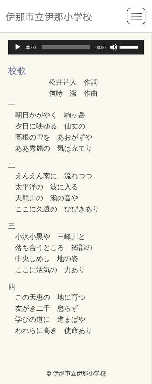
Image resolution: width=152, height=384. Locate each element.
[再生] (17, 47)
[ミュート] (113, 47)
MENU (136, 16)
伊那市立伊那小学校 (49, 16)
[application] (76, 47)
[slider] (130, 46)
